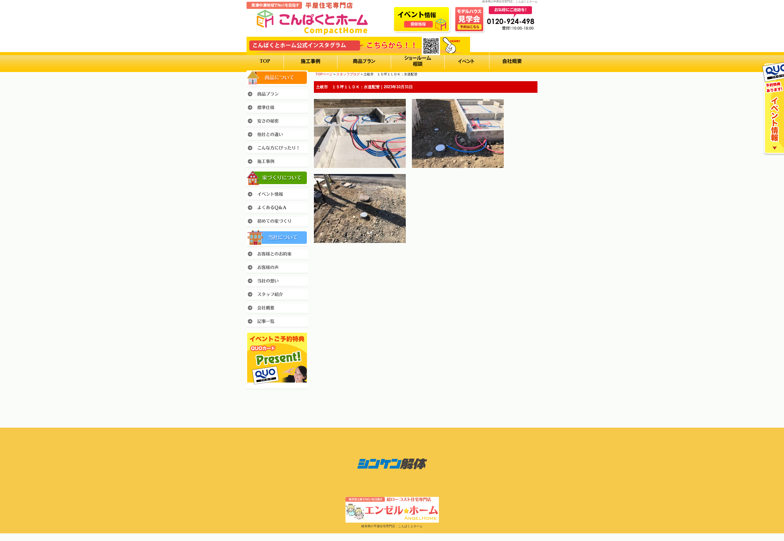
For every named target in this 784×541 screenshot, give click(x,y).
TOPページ (324, 74)
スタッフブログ (348, 74)
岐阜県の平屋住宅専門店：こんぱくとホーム (392, 526)
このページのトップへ (522, 260)
